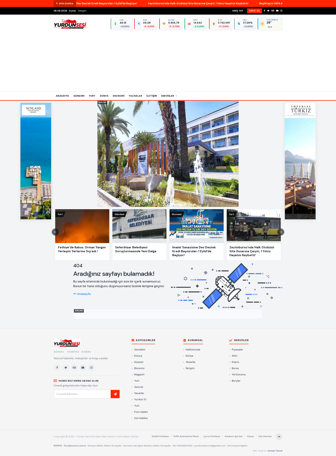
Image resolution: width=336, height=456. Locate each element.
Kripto (235, 362)
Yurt (92, 95)
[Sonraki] (280, 231)
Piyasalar (237, 349)
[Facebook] (264, 10)
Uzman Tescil (275, 450)
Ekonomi (118, 95)
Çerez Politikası (211, 436)
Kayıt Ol (254, 10)
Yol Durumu (239, 374)
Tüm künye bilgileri (237, 445)
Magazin (139, 374)
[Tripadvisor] (272, 10)
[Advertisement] (168, 59)
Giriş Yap (237, 10)
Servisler (168, 95)
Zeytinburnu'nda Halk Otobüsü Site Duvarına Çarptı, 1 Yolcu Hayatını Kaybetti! (161, 3)
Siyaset (139, 362)
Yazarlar (135, 95)
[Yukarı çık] (279, 436)
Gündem (79, 95)
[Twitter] (268, 10)
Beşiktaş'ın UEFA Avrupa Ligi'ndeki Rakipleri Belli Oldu (256, 3)
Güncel (138, 387)
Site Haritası (265, 436)
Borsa (235, 368)
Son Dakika (141, 418)
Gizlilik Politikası (160, 436)
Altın (234, 355)
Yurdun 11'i (140, 399)
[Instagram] (281, 10)
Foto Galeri (141, 412)
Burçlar (236, 380)
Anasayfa (62, 95)
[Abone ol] (115, 394)
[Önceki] (55, 231)
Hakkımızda (193, 349)
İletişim (82, 10)
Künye (189, 355)
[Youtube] (277, 10)
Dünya (104, 95)
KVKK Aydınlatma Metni (186, 436)
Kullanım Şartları (234, 436)
